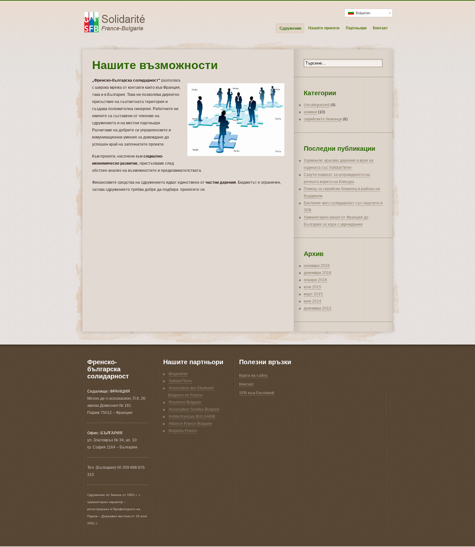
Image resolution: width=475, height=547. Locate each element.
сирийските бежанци (323, 119)
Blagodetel (178, 374)
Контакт (380, 28)
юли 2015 (312, 287)
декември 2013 (317, 308)
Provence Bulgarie (185, 402)
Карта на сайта (253, 375)
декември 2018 (317, 273)
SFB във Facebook (256, 393)
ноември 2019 (317, 265)
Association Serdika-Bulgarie (194, 409)
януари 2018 (315, 280)
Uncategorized (317, 105)
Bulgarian (362, 13)
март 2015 (313, 294)
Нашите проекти (323, 28)
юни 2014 (312, 301)
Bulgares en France (185, 395)
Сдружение (290, 28)
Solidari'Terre (180, 381)
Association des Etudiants (191, 388)
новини (310, 112)
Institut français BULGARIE (192, 416)
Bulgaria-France (183, 430)
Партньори (356, 28)
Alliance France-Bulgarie (190, 423)
